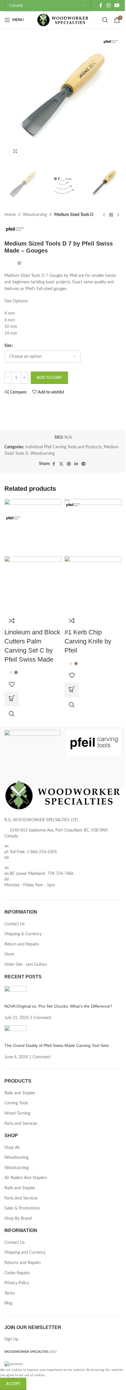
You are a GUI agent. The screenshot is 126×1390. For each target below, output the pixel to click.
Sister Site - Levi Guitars (25, 965)
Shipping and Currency (24, 1253)
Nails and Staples (19, 1093)
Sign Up (11, 1339)
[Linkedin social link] (76, 464)
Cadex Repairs (17, 1273)
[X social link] (61, 464)
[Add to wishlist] (11, 684)
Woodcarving (35, 215)
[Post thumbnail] (15, 995)
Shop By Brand (18, 1219)
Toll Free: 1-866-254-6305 (33, 852)
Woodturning (16, 1158)
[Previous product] (104, 215)
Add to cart (49, 378)
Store (9, 954)
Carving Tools (16, 1103)
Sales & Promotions (22, 1208)
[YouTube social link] (117, 5)
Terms (9, 1293)
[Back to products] (111, 215)
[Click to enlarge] (15, 151)
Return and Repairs (21, 944)
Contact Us (14, 924)
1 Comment (40, 1018)
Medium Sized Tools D (73, 215)
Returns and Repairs (22, 1263)
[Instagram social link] (108, 5)
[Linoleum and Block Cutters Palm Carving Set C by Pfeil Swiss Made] (33, 527)
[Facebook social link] (100, 5)
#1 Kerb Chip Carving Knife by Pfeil (87, 641)
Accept (13, 1384)
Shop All (11, 1148)
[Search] (105, 20)
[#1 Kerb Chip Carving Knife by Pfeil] (93, 527)
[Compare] (11, 620)
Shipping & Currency (23, 934)
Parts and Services (20, 1124)
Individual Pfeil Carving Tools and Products (63, 447)
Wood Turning (17, 1113)
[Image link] (63, 795)
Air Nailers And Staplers (25, 1178)
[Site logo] (63, 20)
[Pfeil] (94, 743)
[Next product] (118, 215)
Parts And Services (21, 1198)
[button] (71, 690)
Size (7, 346)
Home (10, 215)
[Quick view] (11, 713)
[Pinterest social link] (69, 464)
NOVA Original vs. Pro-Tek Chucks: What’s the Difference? (58, 1006)
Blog (8, 1303)
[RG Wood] (32, 739)
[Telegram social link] (83, 464)
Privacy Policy (16, 1283)
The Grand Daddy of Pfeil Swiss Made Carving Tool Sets (56, 1045)
